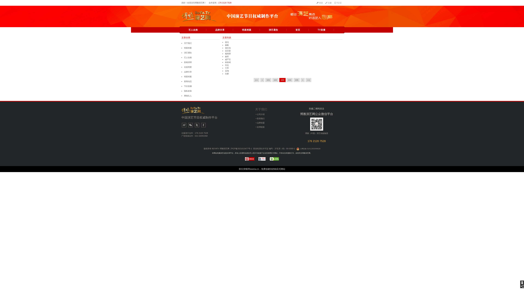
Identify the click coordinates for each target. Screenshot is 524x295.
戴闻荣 (228, 54)
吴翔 (227, 71)
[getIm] (522, 282)
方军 (227, 68)
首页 (298, 30)
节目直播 (188, 86)
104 (289, 80)
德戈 (227, 42)
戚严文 (228, 59)
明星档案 (246, 30)
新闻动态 (188, 81)
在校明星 (188, 67)
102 (275, 80)
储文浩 (228, 48)
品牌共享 (220, 30)
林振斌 (228, 62)
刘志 (227, 65)
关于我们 (188, 43)
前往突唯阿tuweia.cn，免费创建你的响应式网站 (262, 169)
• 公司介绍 (260, 114)
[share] (522, 286)
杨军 (227, 56)
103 (282, 80)
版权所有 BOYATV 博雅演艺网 (216, 149)
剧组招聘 (188, 62)
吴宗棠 (228, 51)
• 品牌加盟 (260, 123)
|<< (256, 80)
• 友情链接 (260, 127)
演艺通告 (273, 30)
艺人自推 (193, 30)
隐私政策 (188, 91)
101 (268, 80)
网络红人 (188, 96)
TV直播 (321, 30)
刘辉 (227, 74)
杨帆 (227, 45)
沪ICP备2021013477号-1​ (241, 149)
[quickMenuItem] (320, 2)
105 (296, 80)
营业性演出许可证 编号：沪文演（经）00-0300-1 (274, 149)
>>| (308, 80)
